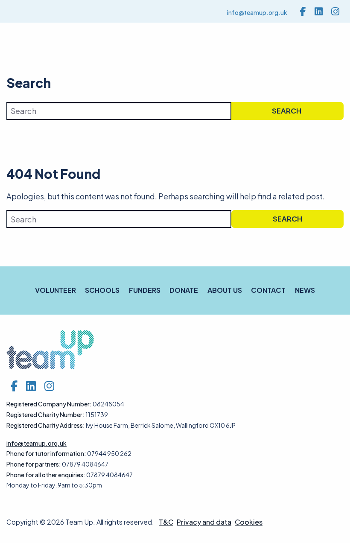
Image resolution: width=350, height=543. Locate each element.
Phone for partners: (33, 464)
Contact (268, 290)
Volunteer (55, 290)
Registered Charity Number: (45, 414)
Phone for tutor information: (46, 453)
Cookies (248, 521)
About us (224, 290)
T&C (166, 521)
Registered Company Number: (49, 404)
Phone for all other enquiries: (45, 475)
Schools (102, 290)
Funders (144, 290)
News (305, 290)
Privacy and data (204, 521)
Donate (183, 290)
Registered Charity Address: (45, 425)
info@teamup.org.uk (257, 12)
